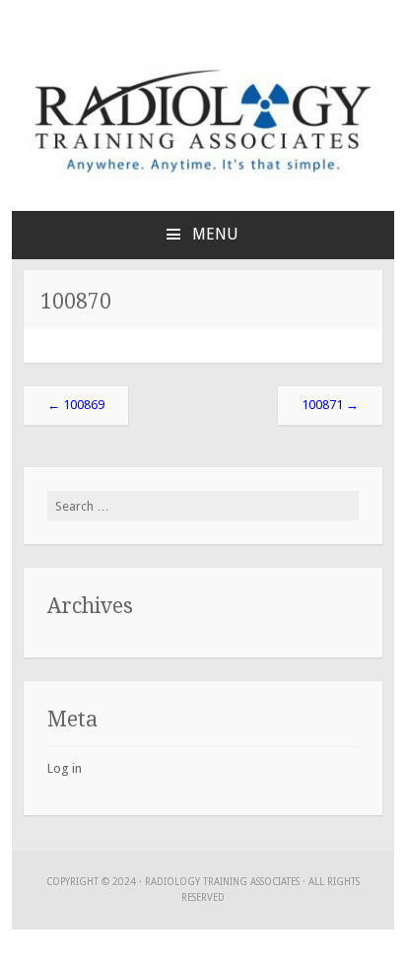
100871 (330, 404)
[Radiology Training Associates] (203, 176)
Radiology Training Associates (222, 881)
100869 (75, 404)
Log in (64, 768)
